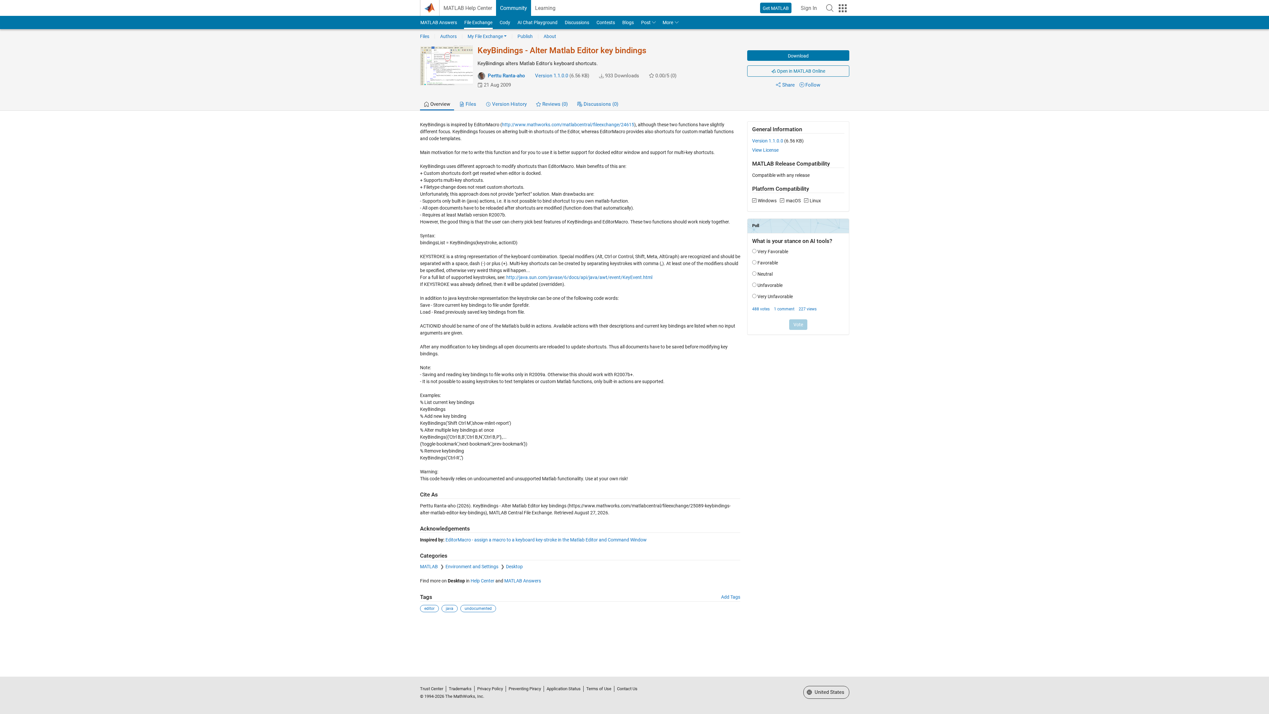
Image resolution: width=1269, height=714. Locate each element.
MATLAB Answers (438, 22)
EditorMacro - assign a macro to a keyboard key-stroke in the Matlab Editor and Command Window (546, 539)
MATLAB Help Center (467, 8)
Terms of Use (598, 688)
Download (798, 56)
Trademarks (460, 688)
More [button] (668, 22)
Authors (448, 36)
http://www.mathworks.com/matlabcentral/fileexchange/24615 (568, 124)
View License (765, 150)
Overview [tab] (439, 104)
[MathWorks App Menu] (843, 8)
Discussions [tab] (600, 104)
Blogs (628, 22)
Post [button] (646, 22)
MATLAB (429, 566)
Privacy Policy (490, 688)
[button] (830, 8)
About (550, 36)
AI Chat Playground (538, 22)
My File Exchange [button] (485, 36)
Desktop (514, 566)
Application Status (564, 688)
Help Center (482, 580)
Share (788, 85)
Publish (525, 36)
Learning (545, 8)
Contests (605, 22)
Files (424, 36)
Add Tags (730, 597)
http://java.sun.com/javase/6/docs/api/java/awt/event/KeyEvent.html (579, 277)
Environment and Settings (472, 566)
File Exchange (478, 22)
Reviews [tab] (554, 104)
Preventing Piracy (525, 688)
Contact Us (627, 688)
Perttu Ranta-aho (506, 76)
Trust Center (431, 688)
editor (429, 608)
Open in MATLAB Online (800, 71)
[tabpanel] (634, 371)
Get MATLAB (776, 8)
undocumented (478, 608)
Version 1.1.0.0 (551, 76)
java (449, 608)
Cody (505, 22)
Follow (812, 85)
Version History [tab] (509, 104)
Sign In (809, 8)
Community (513, 8)
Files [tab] (470, 104)
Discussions (577, 22)
